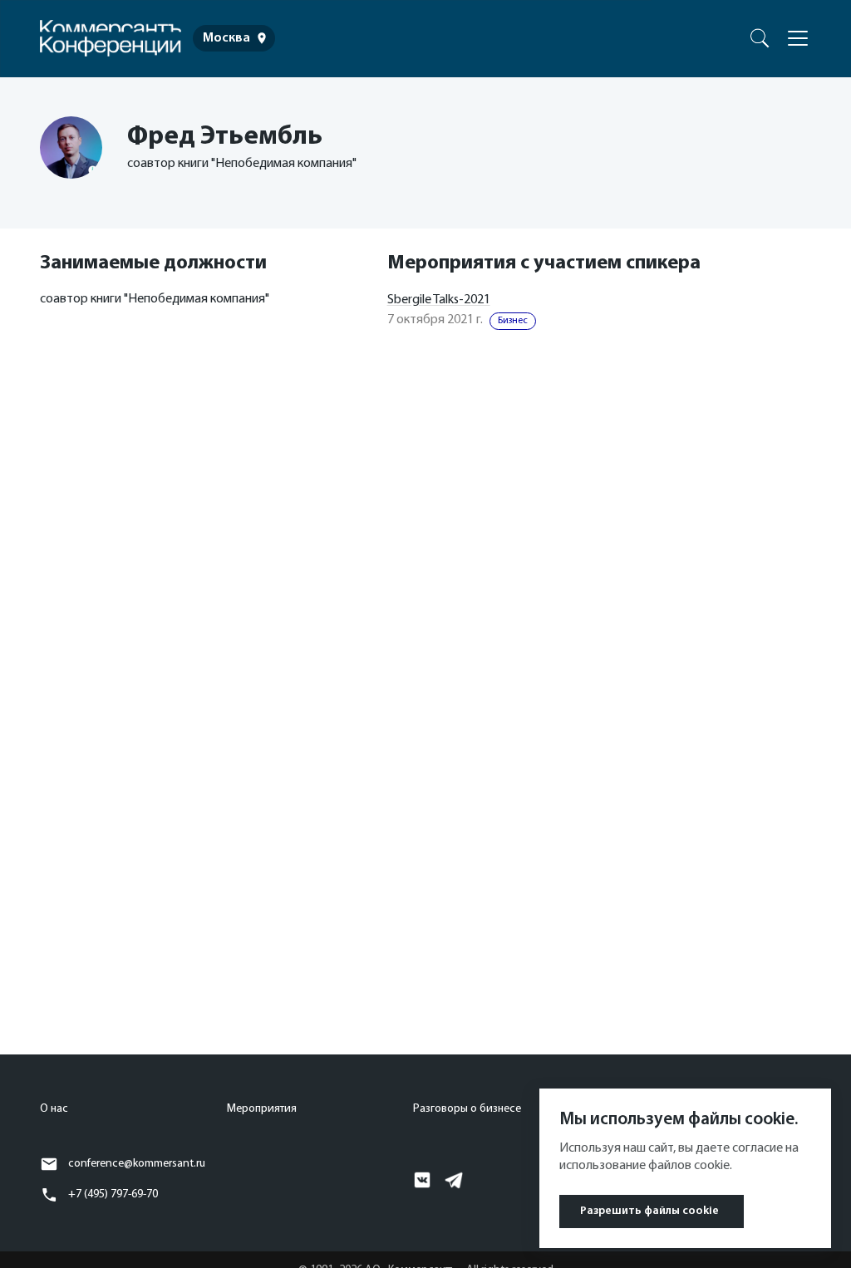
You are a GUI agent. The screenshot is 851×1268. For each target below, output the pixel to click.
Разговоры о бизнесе (467, 1109)
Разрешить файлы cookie (649, 1211)
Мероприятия (262, 1109)
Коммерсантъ (735, 34)
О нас (54, 1109)
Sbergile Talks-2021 (438, 300)
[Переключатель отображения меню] (798, 38)
